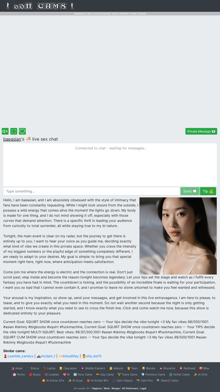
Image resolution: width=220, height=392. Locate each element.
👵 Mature (116, 368)
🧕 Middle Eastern (93, 368)
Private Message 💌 (201, 131)
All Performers (130, 388)
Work (107, 388)
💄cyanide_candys (18, 356)
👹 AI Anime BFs (97, 380)
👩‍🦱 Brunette (167, 368)
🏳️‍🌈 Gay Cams (105, 374)
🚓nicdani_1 (46, 356)
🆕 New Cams (82, 374)
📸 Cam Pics (144, 380)
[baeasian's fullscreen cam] (13, 131)
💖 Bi (66, 374)
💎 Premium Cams (153, 374)
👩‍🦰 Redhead (187, 368)
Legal (143, 388)
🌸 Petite (19, 374)
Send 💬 (190, 191)
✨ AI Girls (200, 374)
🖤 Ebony (32, 368)
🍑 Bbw (204, 368)
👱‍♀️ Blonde (148, 368)
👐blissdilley (68, 356)
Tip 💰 (208, 191)
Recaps (116, 388)
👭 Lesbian (51, 374)
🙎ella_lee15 (92, 356)
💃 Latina (49, 368)
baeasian (12, 139)
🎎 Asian (17, 368)
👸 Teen (132, 368)
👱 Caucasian (68, 368)
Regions (97, 388)
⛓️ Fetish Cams (179, 374)
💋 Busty (35, 374)
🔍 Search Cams (167, 380)
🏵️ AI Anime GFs (53, 380)
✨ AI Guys (75, 380)
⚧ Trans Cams (127, 374)
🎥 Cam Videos (122, 380)
